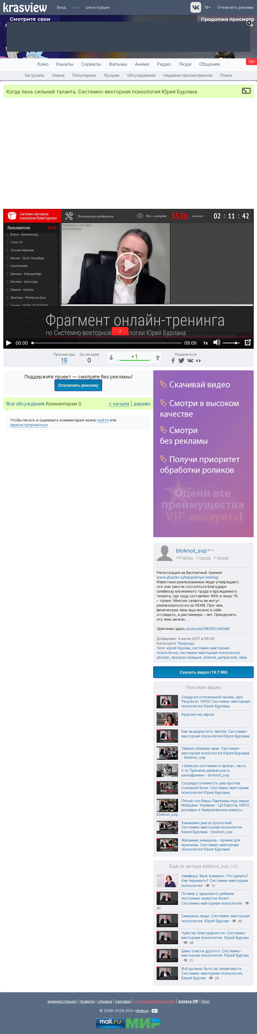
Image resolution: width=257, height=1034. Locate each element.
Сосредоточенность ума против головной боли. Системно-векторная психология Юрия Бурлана (215, 788)
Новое (58, 75)
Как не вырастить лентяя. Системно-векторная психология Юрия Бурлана (215, 733)
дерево (142, 403)
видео (188, 558)
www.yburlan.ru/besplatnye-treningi (188, 577)
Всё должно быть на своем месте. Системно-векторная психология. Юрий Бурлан (212, 973)
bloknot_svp (191, 551)
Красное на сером (197, 714)
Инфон (142, 1010)
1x (205, 343)
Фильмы (118, 64)
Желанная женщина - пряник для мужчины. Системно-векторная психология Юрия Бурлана (210, 845)
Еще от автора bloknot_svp (203, 866)
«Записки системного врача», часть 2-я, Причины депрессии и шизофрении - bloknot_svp (213, 770)
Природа (186, 643)
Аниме (142, 64)
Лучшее (111, 75)
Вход (61, 7)
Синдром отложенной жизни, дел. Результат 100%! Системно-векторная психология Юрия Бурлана (215, 702)
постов (205, 558)
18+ (207, 7)
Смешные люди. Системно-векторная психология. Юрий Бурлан (215, 918)
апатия (209, 657)
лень (243, 657)
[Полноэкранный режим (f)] (248, 343)
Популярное (84, 75)
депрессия (227, 657)
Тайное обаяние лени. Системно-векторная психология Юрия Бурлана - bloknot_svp (215, 753)
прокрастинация (186, 657)
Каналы (64, 64)
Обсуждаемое (141, 75)
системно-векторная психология (210, 652)
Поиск (226, 75)
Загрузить (34, 75)
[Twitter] (180, 360)
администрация (62, 1001)
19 (64, 360)
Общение (209, 64)
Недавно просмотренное (187, 75)
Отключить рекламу (236, 7)
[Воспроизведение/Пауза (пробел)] (9, 343)
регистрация (97, 7)
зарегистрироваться (29, 424)
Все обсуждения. (26, 403)
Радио (164, 64)
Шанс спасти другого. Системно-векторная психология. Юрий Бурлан (215, 953)
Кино (43, 64)
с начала (119, 403)
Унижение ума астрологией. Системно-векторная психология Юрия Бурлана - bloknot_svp (211, 827)
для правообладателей (154, 1001)
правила (87, 1001)
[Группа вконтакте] (195, 11)
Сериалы (91, 64)
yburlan (163, 657)
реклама (123, 1001)
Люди (185, 64)
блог (206, 1001)
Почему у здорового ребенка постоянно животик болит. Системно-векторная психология (211, 898)
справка (105, 1001)
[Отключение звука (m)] (217, 343)
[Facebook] (173, 360)
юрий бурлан (178, 648)
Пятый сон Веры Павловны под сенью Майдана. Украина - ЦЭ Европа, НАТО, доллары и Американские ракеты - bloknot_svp (203, 807)
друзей (223, 558)
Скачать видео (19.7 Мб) (204, 672)
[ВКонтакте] (189, 360)
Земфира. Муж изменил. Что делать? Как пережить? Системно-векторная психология (214, 881)
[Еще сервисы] (198, 360)
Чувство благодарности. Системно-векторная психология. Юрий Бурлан (215, 935)
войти (103, 420)
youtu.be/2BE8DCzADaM (208, 628)
